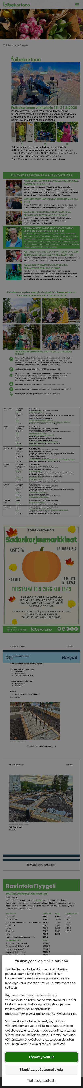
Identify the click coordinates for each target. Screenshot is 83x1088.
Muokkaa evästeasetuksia (41, 1070)
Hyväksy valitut (41, 1057)
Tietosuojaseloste (42, 1080)
